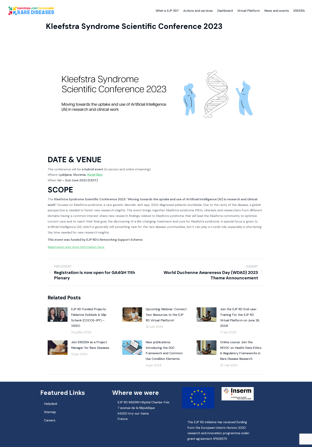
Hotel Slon (94, 175)
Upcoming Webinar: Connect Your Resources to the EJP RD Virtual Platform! (166, 314)
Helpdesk (50, 404)
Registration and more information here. (76, 247)
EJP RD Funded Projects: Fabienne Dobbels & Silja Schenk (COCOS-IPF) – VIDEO (88, 317)
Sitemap (50, 412)
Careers (49, 420)
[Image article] (58, 314)
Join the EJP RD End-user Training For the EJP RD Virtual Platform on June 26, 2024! (240, 317)
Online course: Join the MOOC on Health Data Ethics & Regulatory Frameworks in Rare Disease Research (240, 350)
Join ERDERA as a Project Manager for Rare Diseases (90, 345)
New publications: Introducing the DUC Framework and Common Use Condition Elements (164, 350)
